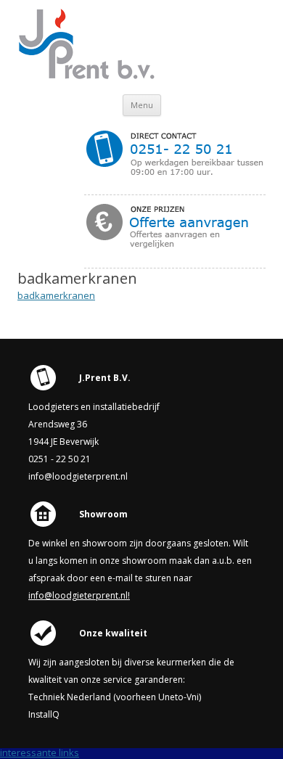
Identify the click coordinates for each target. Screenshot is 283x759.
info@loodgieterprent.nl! (79, 595)
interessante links (39, 752)
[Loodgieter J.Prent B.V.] (90, 76)
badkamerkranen (56, 295)
